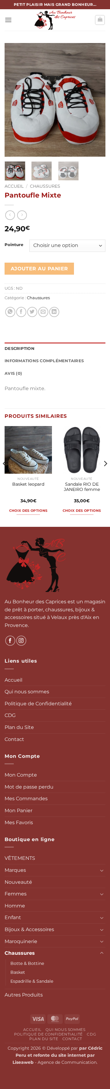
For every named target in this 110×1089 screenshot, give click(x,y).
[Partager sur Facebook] (21, 312)
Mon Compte (21, 775)
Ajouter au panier (39, 269)
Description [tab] (20, 348)
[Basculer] (101, 870)
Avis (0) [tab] (13, 373)
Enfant (13, 917)
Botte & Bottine (27, 963)
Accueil (14, 186)
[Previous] (14, 99)
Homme (15, 906)
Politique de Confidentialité (38, 704)
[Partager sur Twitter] (32, 312)
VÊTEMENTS (20, 858)
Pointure (14, 245)
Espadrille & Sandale (31, 981)
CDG (10, 715)
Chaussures (45, 186)
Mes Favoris (19, 822)
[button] (8, 19)
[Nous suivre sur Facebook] (10, 641)
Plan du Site (19, 727)
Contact (14, 739)
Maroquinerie (21, 941)
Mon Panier (18, 810)
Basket (17, 972)
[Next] (95, 99)
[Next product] (10, 215)
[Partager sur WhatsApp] (10, 312)
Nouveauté (18, 882)
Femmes (16, 894)
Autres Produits (24, 995)
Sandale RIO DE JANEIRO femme (82, 487)
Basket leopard (28, 484)
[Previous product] (22, 215)
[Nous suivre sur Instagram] (21, 641)
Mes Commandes (26, 798)
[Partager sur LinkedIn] (54, 312)
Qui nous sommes (27, 692)
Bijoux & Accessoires (29, 929)
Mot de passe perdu (29, 787)
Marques (15, 870)
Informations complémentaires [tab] (44, 360)
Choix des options (28, 510)
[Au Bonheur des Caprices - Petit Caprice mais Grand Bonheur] (55, 20)
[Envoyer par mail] (43, 312)
